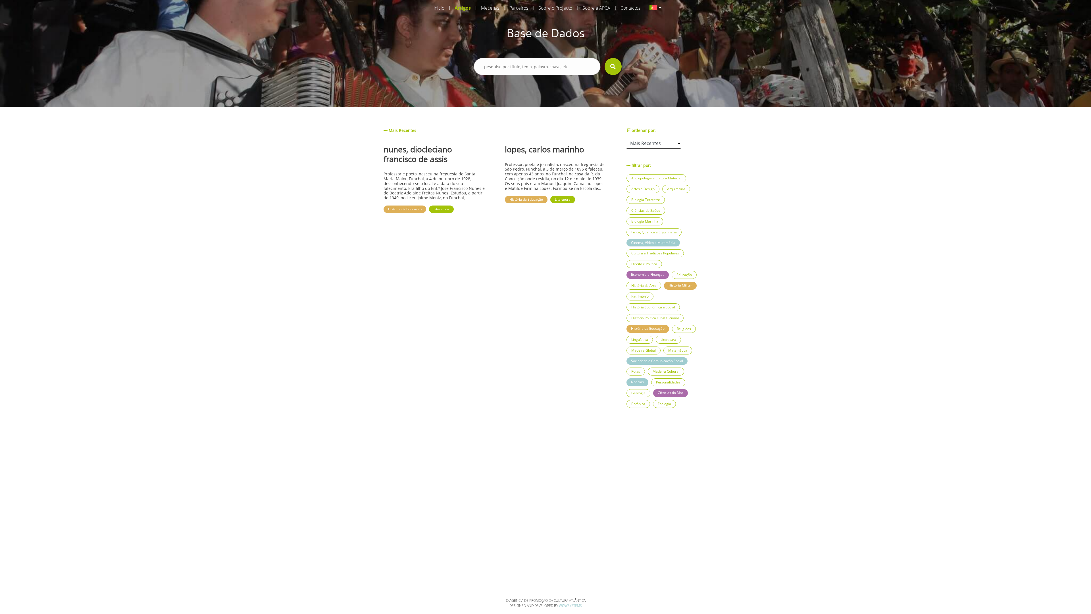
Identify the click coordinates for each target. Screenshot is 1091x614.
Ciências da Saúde (645, 210)
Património (640, 296)
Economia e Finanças (647, 274)
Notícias (637, 381)
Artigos (463, 8)
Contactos (630, 8)
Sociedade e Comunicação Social (657, 360)
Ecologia (664, 403)
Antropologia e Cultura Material (656, 178)
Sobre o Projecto (555, 8)
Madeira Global (643, 350)
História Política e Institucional (655, 318)
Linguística (639, 339)
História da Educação (648, 328)
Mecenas (490, 8)
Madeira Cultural (666, 371)
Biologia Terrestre (645, 199)
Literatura (668, 339)
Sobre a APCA (596, 8)
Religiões (684, 328)
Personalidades (668, 382)
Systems (570, 605)
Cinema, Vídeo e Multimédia (653, 242)
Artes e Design (643, 188)
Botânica (638, 403)
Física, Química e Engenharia (654, 232)
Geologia (638, 393)
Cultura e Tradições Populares (655, 253)
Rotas (635, 371)
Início (439, 8)
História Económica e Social (653, 307)
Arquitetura (676, 188)
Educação (684, 274)
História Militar (680, 285)
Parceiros (518, 8)
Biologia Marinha (644, 221)
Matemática (677, 350)
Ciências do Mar (670, 392)
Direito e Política (644, 264)
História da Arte (643, 285)
